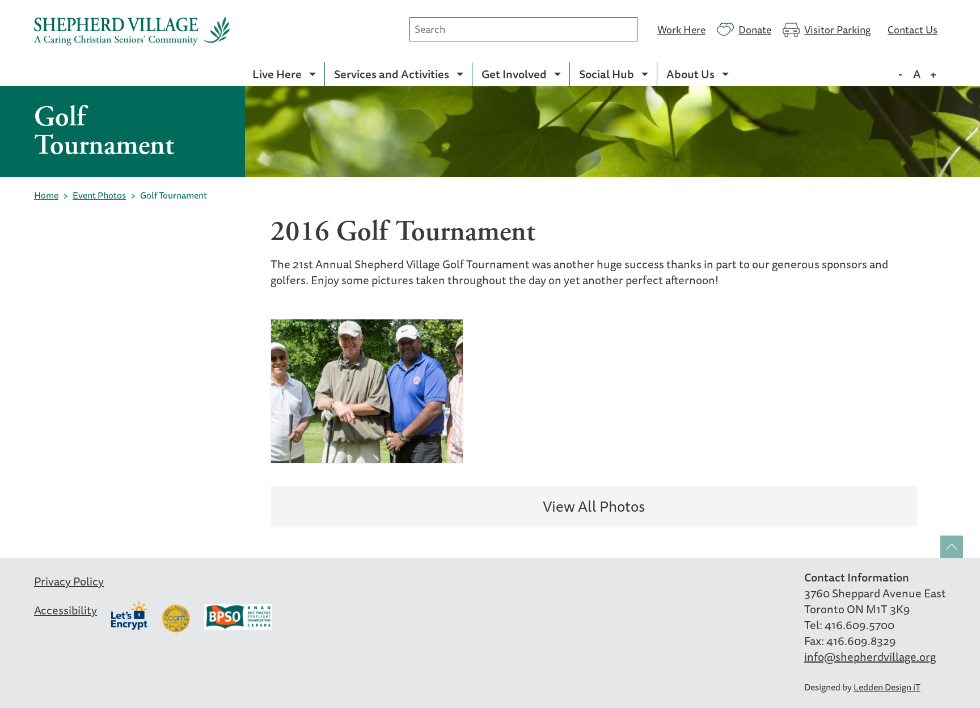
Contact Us (912, 29)
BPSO (238, 618)
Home (46, 195)
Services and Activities (391, 74)
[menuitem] (283, 74)
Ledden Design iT (887, 687)
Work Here (681, 29)
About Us (690, 74)
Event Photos (99, 195)
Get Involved (514, 74)
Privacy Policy (69, 581)
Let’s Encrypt (129, 615)
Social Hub (606, 74)
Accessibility (65, 610)
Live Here (277, 74)
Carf (176, 618)
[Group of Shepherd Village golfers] (367, 391)
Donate (754, 29)
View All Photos (594, 506)
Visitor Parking (837, 29)
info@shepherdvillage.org (870, 656)
